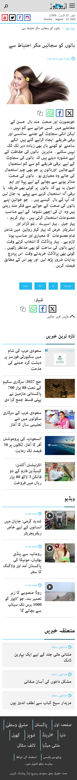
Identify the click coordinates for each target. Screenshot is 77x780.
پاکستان (41, 724)
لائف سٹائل (26, 745)
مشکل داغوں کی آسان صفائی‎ (47, 681)
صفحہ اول (63, 724)
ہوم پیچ (70, 28)
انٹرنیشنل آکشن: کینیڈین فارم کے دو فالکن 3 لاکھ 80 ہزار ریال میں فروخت (25, 474)
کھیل (16, 735)
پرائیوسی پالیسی (52, 757)
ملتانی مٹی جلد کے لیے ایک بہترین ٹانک (42, 657)
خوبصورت (67, 285)
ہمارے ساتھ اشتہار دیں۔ (38, 764)
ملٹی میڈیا (51, 745)
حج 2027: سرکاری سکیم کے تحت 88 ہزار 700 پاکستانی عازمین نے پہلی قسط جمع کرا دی (22, 390)
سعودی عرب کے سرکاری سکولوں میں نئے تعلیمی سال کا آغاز (22, 418)
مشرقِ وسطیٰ (17, 724)
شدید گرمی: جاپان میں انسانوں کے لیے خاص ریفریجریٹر (22, 527)
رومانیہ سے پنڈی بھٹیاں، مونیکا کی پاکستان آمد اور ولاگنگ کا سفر (22, 563)
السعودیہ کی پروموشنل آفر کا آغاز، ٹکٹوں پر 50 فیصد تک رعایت (22, 445)
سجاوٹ (25, 285)
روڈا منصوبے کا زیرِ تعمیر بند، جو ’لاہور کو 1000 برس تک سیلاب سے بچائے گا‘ (23, 601)
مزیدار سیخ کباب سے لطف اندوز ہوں (40, 703)
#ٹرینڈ (47, 735)
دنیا (63, 735)
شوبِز (31, 735)
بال (53, 285)
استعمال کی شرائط (26, 757)
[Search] (6, 6)
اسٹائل (40, 285)
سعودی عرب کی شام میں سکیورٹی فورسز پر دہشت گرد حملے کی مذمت (22, 359)
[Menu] (72, 6)
